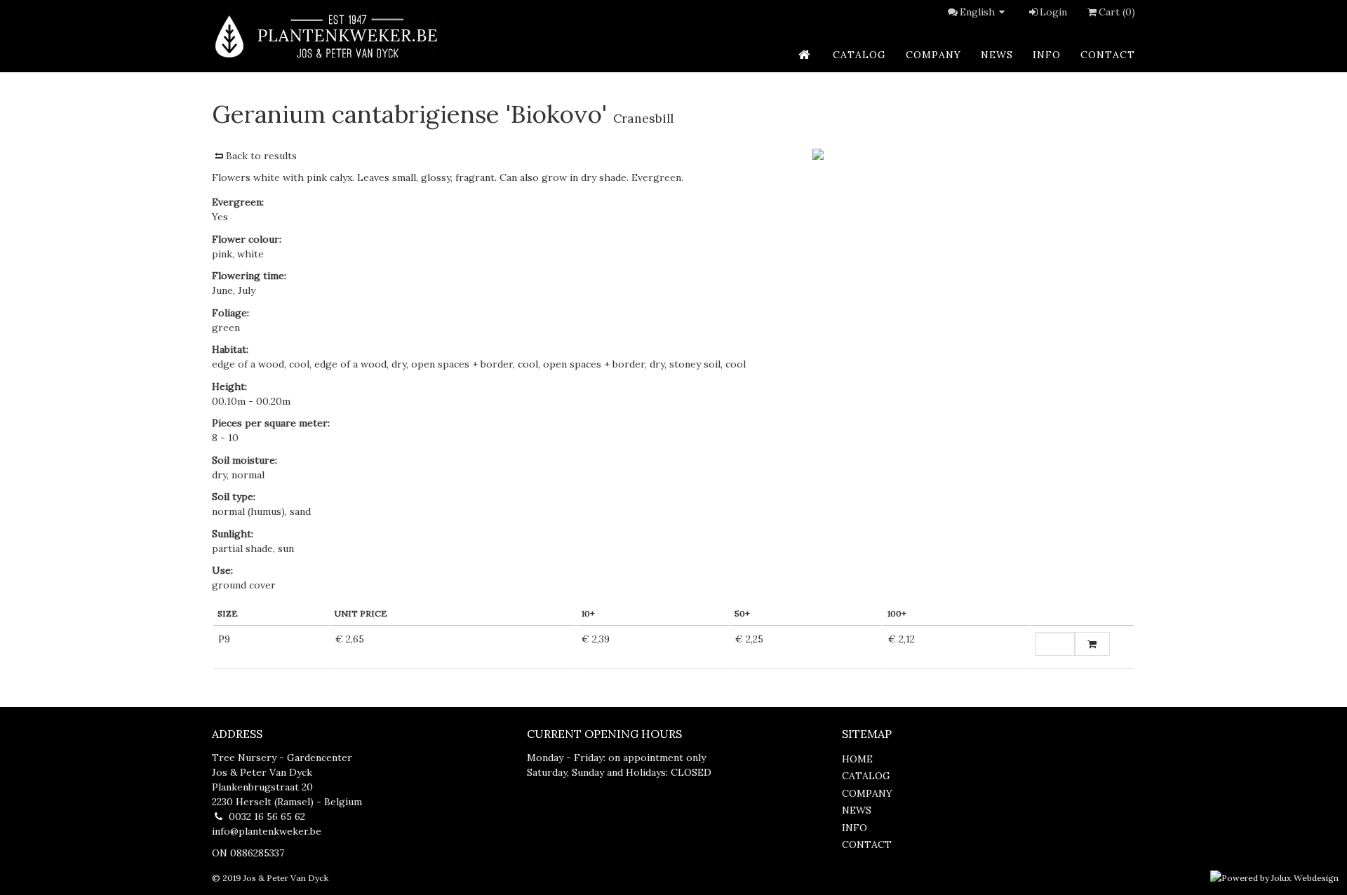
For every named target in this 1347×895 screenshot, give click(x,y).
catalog (859, 54)
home (857, 759)
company (933, 54)
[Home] (325, 36)
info (1047, 54)
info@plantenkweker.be (266, 831)
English (977, 12)
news (997, 54)
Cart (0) (1117, 12)
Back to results (261, 155)
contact (1107, 54)
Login (1053, 12)
